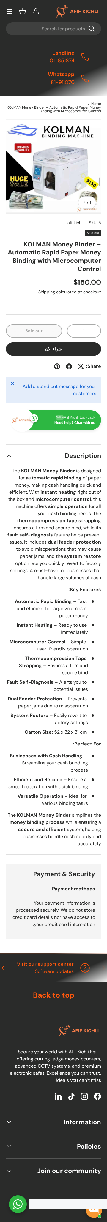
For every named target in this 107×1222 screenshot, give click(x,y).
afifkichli (75, 222)
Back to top (53, 995)
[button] (22, 11)
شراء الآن (53, 349)
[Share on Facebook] (69, 366)
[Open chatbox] (94, 1209)
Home (96, 103)
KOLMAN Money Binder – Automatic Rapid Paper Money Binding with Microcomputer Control (54, 109)
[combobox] (53, 28)
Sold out (34, 330)
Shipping (46, 292)
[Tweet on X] (81, 366)
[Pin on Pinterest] (57, 366)
